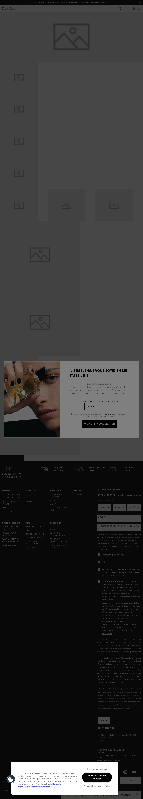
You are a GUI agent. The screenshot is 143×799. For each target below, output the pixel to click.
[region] (64, 778)
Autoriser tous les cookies (97, 777)
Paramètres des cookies (97, 786)
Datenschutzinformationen (43, 787)
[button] (10, 779)
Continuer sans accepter (97, 769)
